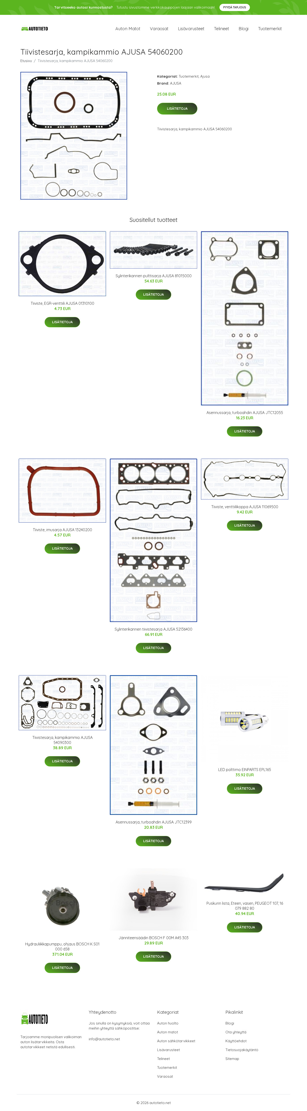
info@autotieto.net (104, 1039)
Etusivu (26, 60)
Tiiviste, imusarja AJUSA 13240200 (62, 529)
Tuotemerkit (270, 28)
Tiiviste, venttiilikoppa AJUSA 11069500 (244, 506)
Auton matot (127, 28)
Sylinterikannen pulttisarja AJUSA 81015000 (154, 275)
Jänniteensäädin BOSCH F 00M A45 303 (153, 937)
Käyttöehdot (236, 1041)
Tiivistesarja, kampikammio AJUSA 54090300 (62, 740)
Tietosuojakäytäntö (241, 1050)
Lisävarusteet (191, 28)
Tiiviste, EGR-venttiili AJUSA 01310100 (62, 303)
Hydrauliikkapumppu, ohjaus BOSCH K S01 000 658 (62, 946)
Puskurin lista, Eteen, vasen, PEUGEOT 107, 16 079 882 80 (245, 906)
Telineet (221, 28)
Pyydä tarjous (234, 7)
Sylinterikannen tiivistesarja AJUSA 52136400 (153, 629)
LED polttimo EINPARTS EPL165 (244, 769)
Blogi (243, 28)
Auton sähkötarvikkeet (176, 1041)
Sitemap (232, 1058)
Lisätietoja (177, 108)
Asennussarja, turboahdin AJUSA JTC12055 (245, 412)
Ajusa (205, 76)
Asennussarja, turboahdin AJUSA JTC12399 (154, 822)
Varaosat (159, 28)
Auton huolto (167, 1023)
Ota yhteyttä (235, 1032)
